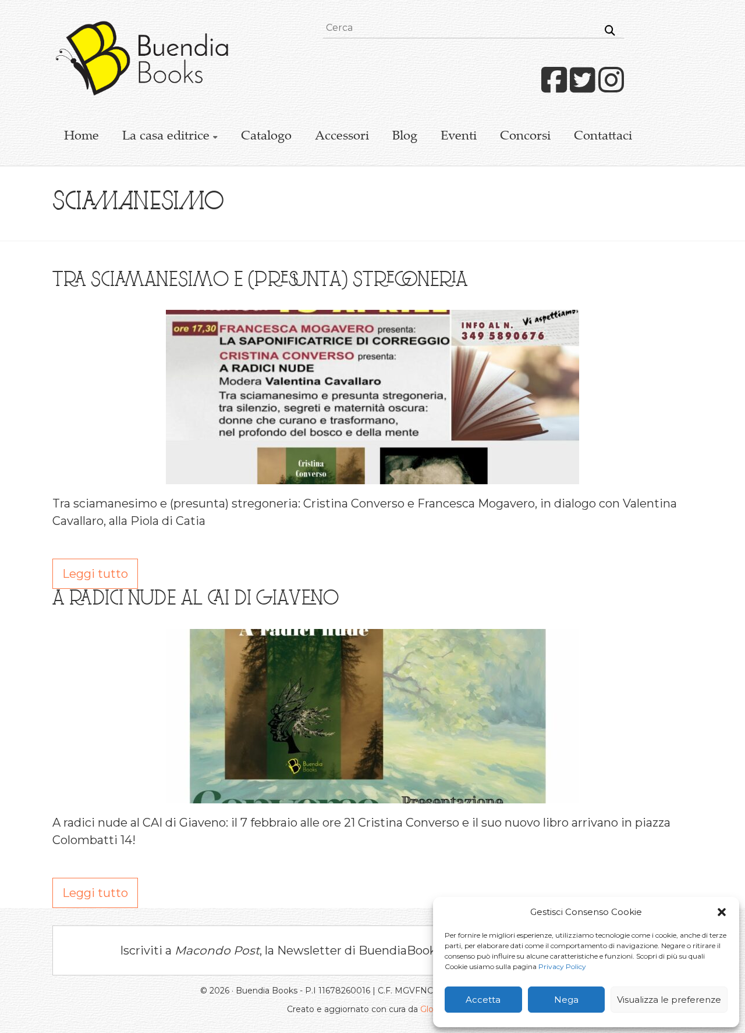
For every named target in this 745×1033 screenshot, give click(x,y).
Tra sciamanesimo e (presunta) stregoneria (259, 281)
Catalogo (266, 136)
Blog (404, 136)
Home (81, 136)
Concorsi (525, 136)
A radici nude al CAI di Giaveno (195, 600)
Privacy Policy (562, 966)
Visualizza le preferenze (669, 999)
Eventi (459, 136)
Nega (566, 999)
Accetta (483, 999)
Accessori (342, 136)
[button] (722, 912)
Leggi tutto (95, 574)
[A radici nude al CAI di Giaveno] (372, 638)
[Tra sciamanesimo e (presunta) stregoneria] (372, 319)
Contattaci (603, 136)
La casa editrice (166, 136)
